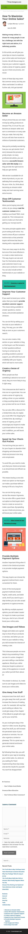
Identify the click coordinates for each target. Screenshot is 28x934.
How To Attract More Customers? (14, 795)
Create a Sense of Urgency (13, 915)
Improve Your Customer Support (14, 913)
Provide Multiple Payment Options (13, 920)
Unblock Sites (6, 905)
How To (4, 898)
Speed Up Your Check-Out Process (15, 917)
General (4, 896)
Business (7, 782)
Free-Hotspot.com (16, 931)
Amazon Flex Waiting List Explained (12, 885)
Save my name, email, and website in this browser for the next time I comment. (13, 844)
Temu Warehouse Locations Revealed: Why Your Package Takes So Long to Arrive (13, 874)
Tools (3, 902)
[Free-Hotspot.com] (14, 2)
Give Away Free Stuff (11, 924)
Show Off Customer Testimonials (14, 911)
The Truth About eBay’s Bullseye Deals (13, 869)
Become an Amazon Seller (12, 910)
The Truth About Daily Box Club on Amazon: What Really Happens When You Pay (13, 880)
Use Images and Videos (12, 923)
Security (4, 900)
